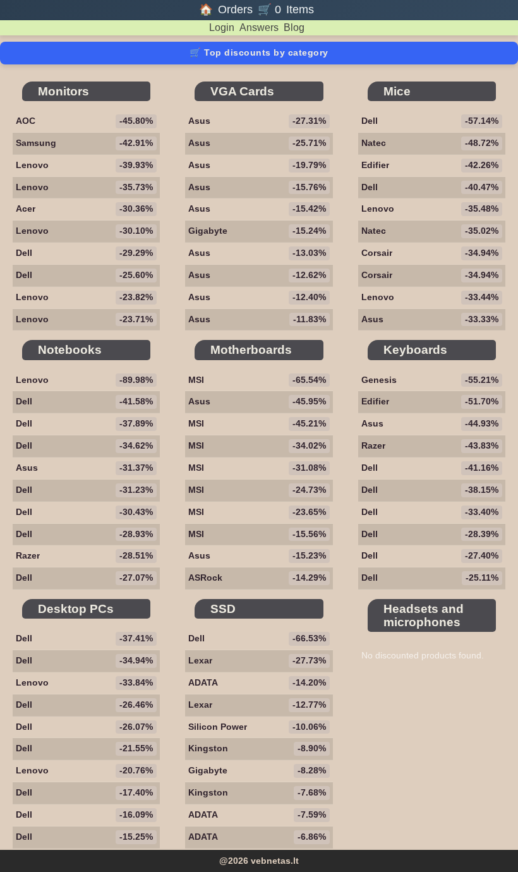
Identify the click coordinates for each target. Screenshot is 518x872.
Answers (259, 27)
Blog (294, 27)
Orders (235, 10)
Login (221, 27)
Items (300, 10)
